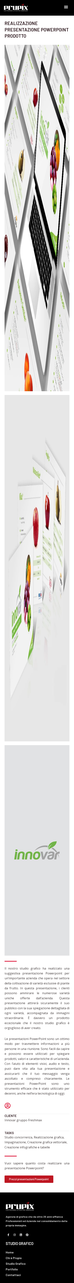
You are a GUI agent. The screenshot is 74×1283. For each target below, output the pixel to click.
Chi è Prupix (14, 1258)
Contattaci (13, 1275)
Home (10, 1252)
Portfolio (12, 1269)
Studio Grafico (16, 1263)
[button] (66, 7)
